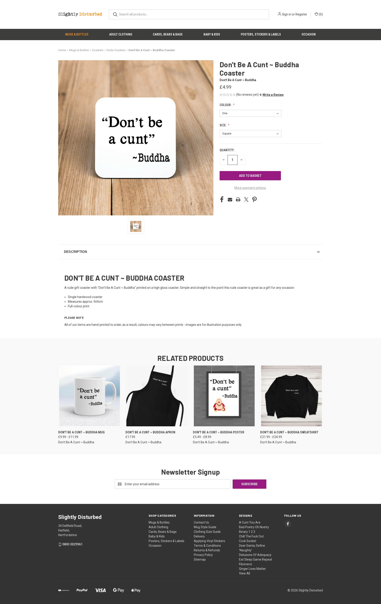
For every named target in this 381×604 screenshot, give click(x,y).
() (320, 14)
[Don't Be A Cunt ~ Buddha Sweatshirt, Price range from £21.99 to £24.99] (291, 396)
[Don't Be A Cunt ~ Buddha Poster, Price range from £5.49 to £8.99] (224, 396)
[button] (271, 95)
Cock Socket (247, 541)
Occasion (309, 34)
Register (301, 14)
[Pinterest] (254, 199)
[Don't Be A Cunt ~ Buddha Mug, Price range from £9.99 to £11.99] (89, 396)
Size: (223, 125)
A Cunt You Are (249, 522)
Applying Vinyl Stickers (209, 541)
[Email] (230, 199)
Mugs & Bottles (76, 34)
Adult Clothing (120, 34)
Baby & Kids (212, 34)
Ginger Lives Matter (252, 568)
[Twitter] (246, 199)
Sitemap (200, 559)
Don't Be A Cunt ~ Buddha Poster (218, 432)
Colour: (226, 105)
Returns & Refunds (207, 550)
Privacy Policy (203, 555)
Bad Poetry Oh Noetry (254, 527)
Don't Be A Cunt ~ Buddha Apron (150, 432)
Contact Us (201, 522)
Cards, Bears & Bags (168, 34)
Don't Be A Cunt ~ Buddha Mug (81, 432)
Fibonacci (245, 564)
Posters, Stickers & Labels (261, 34)
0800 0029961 (72, 544)
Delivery (199, 536)
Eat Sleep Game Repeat (255, 559)
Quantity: (227, 150)
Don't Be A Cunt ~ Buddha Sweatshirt (289, 432)
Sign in (286, 14)
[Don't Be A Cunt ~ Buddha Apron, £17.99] (156, 396)
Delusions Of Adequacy (255, 555)
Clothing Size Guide (207, 531)
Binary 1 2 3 (247, 531)
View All (244, 573)
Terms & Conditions (207, 545)
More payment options (250, 188)
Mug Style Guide (205, 527)
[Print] (238, 199)
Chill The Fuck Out (251, 536)
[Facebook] (222, 199)
